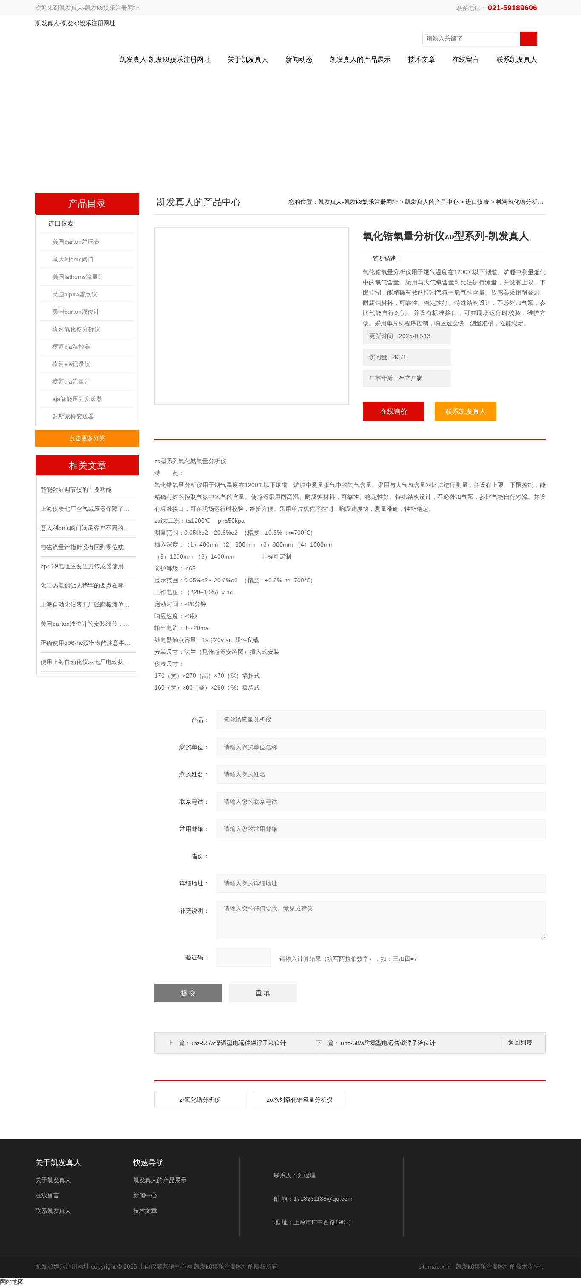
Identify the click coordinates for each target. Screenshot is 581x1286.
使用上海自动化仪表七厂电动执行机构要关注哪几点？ (87, 662)
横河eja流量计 (71, 381)
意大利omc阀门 (73, 259)
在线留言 (465, 59)
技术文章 (421, 59)
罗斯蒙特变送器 (73, 416)
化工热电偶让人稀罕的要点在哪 (82, 585)
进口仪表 (61, 223)
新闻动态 (299, 59)
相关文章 (87, 465)
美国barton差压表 (76, 241)
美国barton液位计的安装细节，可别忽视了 (87, 623)
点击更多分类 (87, 438)
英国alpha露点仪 (74, 294)
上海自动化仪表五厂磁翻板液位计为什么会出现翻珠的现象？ (87, 604)
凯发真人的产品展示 (360, 59)
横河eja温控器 (71, 346)
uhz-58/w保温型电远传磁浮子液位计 (238, 1043)
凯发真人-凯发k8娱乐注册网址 (99, 7)
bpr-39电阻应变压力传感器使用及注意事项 (87, 566)
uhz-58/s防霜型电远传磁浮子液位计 (388, 1043)
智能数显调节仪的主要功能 (76, 489)
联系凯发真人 (516, 59)
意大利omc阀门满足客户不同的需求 (87, 527)
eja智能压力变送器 (77, 398)
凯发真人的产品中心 (432, 201)
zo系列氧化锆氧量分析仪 (300, 1099)
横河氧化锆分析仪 (76, 329)
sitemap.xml (435, 1266)
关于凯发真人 (248, 59)
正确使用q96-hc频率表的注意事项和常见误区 (87, 642)
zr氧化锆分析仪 (199, 1099)
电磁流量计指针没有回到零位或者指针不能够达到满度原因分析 (87, 547)
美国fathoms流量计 (78, 276)
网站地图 (12, 1281)
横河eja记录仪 (71, 364)
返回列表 (520, 1043)
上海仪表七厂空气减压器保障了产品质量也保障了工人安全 (87, 508)
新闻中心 (145, 1195)
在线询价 (393, 411)
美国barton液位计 (76, 311)
